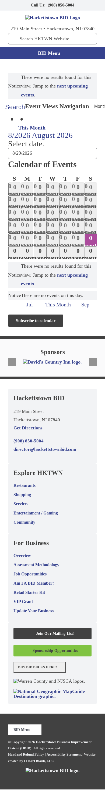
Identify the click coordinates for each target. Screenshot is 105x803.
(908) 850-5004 (61, 5)
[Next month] (32, 119)
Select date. (26, 143)
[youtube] (61, 779)
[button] (12, 362)
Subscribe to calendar (35, 320)
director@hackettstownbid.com (44, 449)
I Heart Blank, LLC (39, 761)
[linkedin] (69, 779)
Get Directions (28, 427)
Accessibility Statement (64, 754)
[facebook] (35, 779)
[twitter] (44, 779)
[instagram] (52, 779)
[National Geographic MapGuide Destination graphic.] (52, 691)
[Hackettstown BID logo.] (53, 770)
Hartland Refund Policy (26, 754)
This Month (32, 128)
